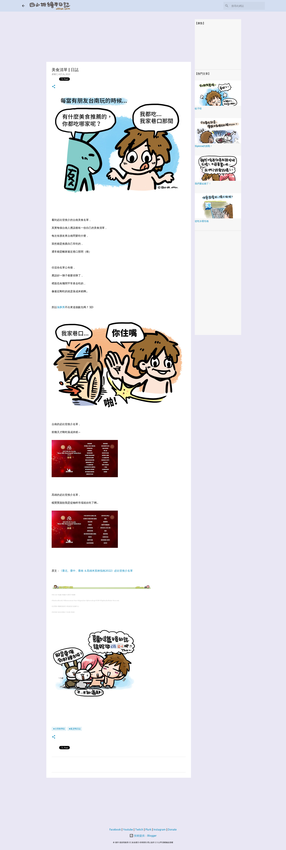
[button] (54, 87)
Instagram (159, 829)
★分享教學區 (59, 729)
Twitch (139, 829)
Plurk (148, 829)
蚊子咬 (198, 108)
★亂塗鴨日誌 (75, 729)
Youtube (128, 829)
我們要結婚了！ (203, 183)
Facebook (115, 829)
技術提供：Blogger (145, 835)
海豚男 (61, 307)
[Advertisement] (118, 35)
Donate (172, 829)
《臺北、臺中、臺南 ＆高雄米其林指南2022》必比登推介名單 (96, 570)
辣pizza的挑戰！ (203, 146)
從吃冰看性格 (202, 221)
